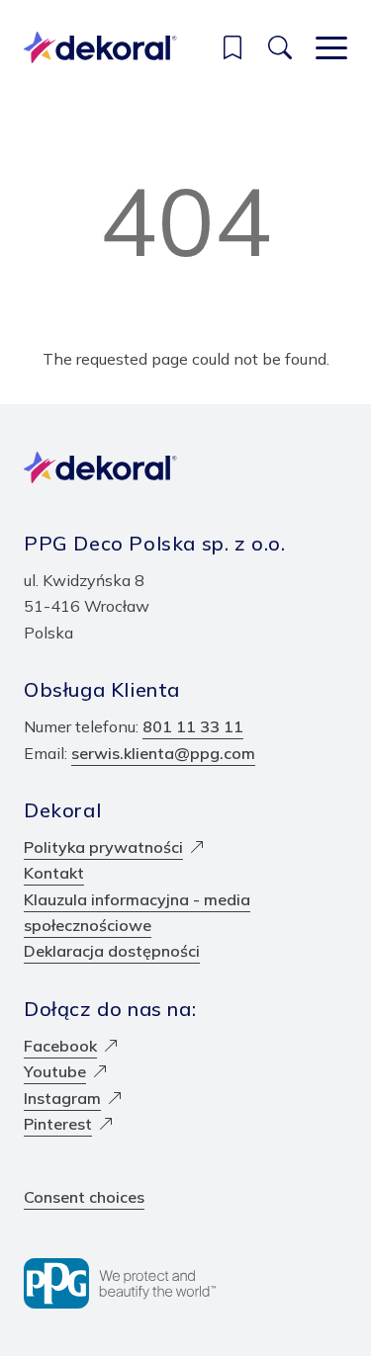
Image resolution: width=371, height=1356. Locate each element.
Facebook (60, 1046)
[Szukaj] (280, 47)
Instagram (62, 1098)
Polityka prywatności (103, 847)
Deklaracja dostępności (112, 951)
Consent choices (84, 1197)
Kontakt (54, 873)
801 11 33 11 (192, 726)
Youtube (55, 1071)
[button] (232, 47)
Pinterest (58, 1124)
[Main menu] (331, 47)
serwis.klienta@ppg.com (163, 753)
